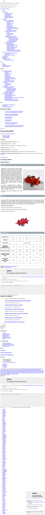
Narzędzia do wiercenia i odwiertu (11, 36)
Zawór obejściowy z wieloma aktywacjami (14, 309)
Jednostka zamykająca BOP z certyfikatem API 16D (14, 126)
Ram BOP (9, 22)
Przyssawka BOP (10, 26)
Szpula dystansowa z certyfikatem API (13, 317)
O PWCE (6, 12)
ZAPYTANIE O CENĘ (4, 8)
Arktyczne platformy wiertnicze (12, 45)
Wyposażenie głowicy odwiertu (10, 31)
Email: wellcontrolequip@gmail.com (9, 362)
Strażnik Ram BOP (8, 117)
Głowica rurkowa (10, 34)
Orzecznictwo (5, 55)
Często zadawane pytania (9, 59)
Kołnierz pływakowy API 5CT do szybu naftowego (16, 313)
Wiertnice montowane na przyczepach (11, 99)
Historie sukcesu (5, 56)
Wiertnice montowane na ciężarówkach (11, 100)
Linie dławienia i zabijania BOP (12, 28)
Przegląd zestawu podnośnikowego (9, 104)
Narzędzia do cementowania (12, 41)
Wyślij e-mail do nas (3, 157)
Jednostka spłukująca (10, 44)
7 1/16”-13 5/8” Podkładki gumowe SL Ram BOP (13, 112)
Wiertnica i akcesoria (8, 43)
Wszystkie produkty (14, 373)
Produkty (4, 19)
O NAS (4, 11)
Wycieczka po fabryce (9, 17)
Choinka (8, 35)
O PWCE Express (8, 14)
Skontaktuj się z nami (6, 58)
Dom (3, 10)
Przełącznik (9, 24)
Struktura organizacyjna (9, 16)
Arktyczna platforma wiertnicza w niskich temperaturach (18, 300)
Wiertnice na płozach (10, 49)
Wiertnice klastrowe (10, 46)
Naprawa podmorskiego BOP (10, 54)
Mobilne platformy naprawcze (12, 47)
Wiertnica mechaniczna (11, 48)
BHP (6, 18)
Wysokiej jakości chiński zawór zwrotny (14, 304)
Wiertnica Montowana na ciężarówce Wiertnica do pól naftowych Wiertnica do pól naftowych (21, 370)
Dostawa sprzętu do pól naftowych (9, 93)
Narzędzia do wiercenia (11, 37)
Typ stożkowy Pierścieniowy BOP (11, 123)
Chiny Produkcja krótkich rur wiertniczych (14, 321)
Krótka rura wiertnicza (13, 40)
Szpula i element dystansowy (12, 30)
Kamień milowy (7, 15)
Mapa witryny (22, 368)
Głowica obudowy (10, 33)
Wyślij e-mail (2, 375)
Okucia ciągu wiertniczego (13, 38)
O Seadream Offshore (8, 13)
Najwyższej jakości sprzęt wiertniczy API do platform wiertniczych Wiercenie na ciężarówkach (22, 371)
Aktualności (5, 57)
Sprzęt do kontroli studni (9, 20)
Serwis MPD (7, 53)
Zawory (8, 32)
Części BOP (9, 29)
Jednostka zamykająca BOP (12, 27)
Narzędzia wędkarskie (11, 42)
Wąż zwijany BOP (10, 23)
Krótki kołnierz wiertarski (13, 39)
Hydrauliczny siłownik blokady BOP (11, 115)
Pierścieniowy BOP (10, 21)
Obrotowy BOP (10, 25)
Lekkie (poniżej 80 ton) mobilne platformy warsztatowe (14, 97)
